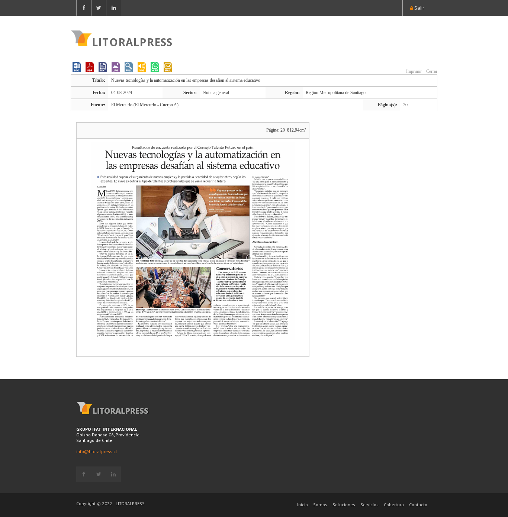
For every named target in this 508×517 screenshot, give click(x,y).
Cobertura (394, 504)
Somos (320, 504)
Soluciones (343, 504)
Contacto (418, 504)
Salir (418, 7)
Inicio (302, 504)
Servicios (369, 504)
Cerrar (431, 71)
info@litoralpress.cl (96, 451)
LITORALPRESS (132, 41)
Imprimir (413, 71)
